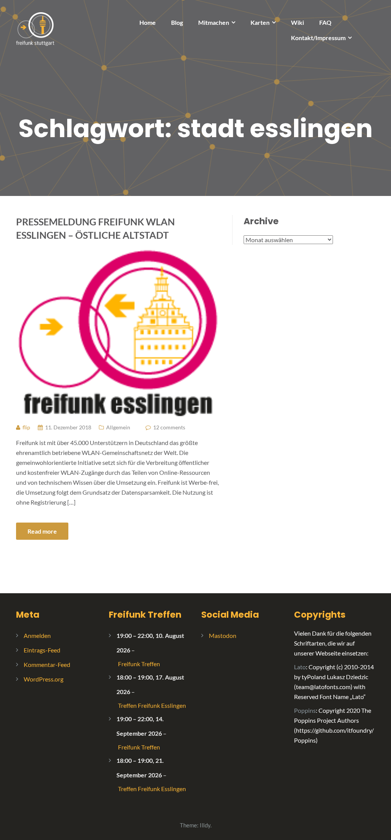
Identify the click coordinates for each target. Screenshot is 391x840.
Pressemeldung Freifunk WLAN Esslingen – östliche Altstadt (95, 228)
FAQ (325, 22)
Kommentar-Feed (47, 664)
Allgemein (118, 427)
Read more (42, 531)
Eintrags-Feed (42, 650)
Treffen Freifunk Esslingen (152, 705)
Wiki (297, 22)
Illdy (205, 825)
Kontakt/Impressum (318, 37)
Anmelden (37, 635)
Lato (300, 666)
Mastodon (222, 635)
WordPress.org (43, 679)
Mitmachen (213, 22)
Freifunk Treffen (145, 615)
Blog (177, 22)
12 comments (169, 427)
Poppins (305, 710)
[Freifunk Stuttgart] (35, 28)
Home (147, 22)
